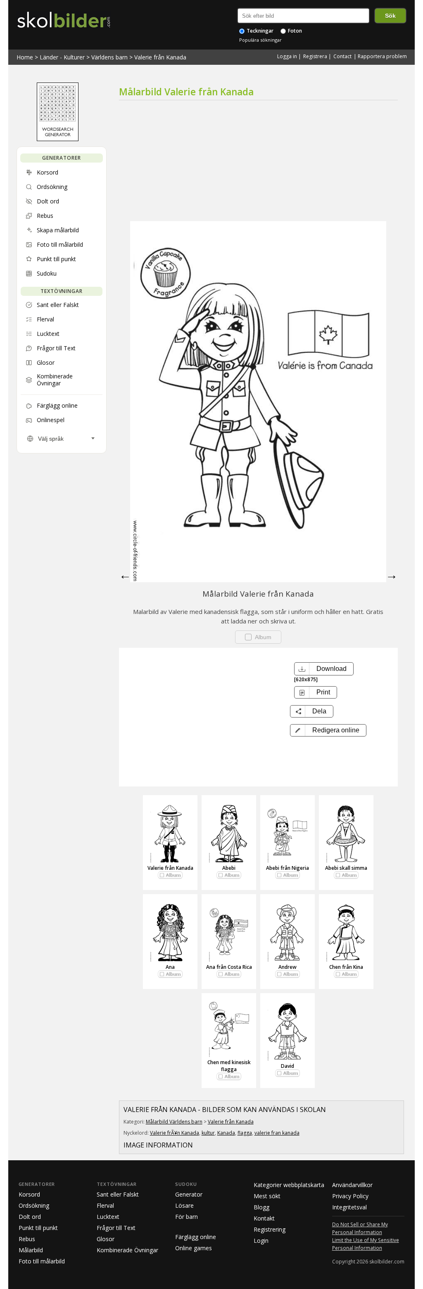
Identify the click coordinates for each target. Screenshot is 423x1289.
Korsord (29, 1194)
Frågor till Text (116, 1228)
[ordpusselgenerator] (57, 139)
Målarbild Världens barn (174, 1121)
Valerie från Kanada (160, 57)
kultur (208, 1132)
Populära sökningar (260, 40)
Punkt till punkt (38, 1228)
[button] (328, 730)
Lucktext (108, 1217)
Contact (342, 56)
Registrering (269, 1229)
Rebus (27, 1239)
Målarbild (31, 1250)
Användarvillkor (352, 1185)
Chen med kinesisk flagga (229, 1066)
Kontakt (264, 1218)
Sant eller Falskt (118, 1194)
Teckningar (259, 30)
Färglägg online (195, 1237)
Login (261, 1240)
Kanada (226, 1132)
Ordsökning (34, 1205)
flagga (245, 1132)
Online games (193, 1248)
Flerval (105, 1205)
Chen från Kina (346, 966)
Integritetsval (349, 1207)
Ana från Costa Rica (229, 966)
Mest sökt (267, 1196)
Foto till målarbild (42, 1261)
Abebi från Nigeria (287, 867)
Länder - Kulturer (62, 57)
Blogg (261, 1207)
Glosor (105, 1239)
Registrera (315, 56)
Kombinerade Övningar (127, 1250)
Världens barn (109, 57)
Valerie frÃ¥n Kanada (174, 1132)
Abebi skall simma (346, 867)
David (287, 1065)
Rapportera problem (382, 56)
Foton (294, 30)
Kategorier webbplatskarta (289, 1185)
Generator (188, 1194)
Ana (170, 966)
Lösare (184, 1205)
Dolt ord (30, 1217)
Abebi (228, 867)
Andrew (287, 966)
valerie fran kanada (276, 1132)
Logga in (287, 56)
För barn (186, 1217)
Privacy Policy (350, 1196)
